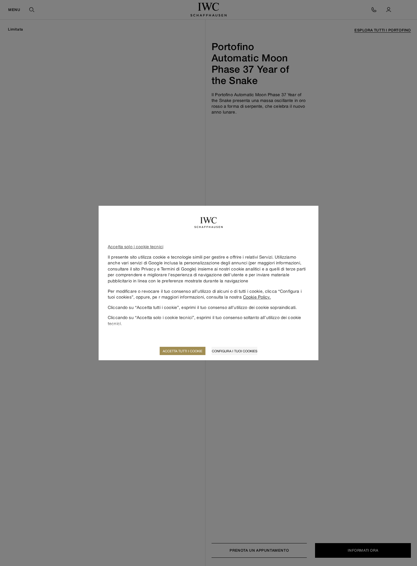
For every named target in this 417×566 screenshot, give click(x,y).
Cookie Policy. (257, 296)
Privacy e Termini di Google (168, 268)
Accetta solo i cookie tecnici (135, 246)
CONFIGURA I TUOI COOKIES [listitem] (234, 351)
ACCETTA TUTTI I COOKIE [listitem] (182, 351)
